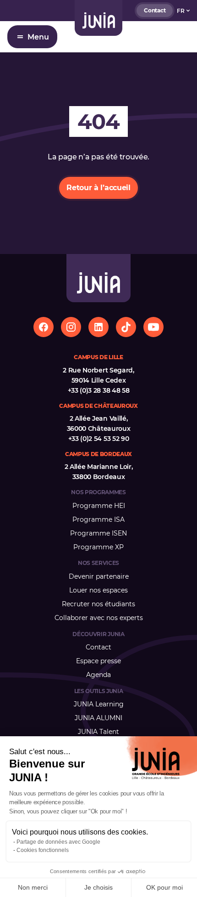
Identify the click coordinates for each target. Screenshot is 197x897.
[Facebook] (43, 327)
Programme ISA (98, 519)
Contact (154, 10)
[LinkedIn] (98, 327)
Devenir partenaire (99, 576)
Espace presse (98, 661)
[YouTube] (153, 327)
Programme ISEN (98, 533)
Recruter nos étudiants (98, 604)
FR (181, 10)
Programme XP (98, 547)
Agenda (98, 675)
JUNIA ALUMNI (98, 718)
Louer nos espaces (98, 590)
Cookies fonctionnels (42, 850)
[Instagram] (71, 327)
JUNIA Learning (99, 704)
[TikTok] (126, 327)
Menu (38, 37)
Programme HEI (98, 506)
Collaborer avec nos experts (99, 618)
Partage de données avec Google (58, 842)
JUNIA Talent (98, 732)
